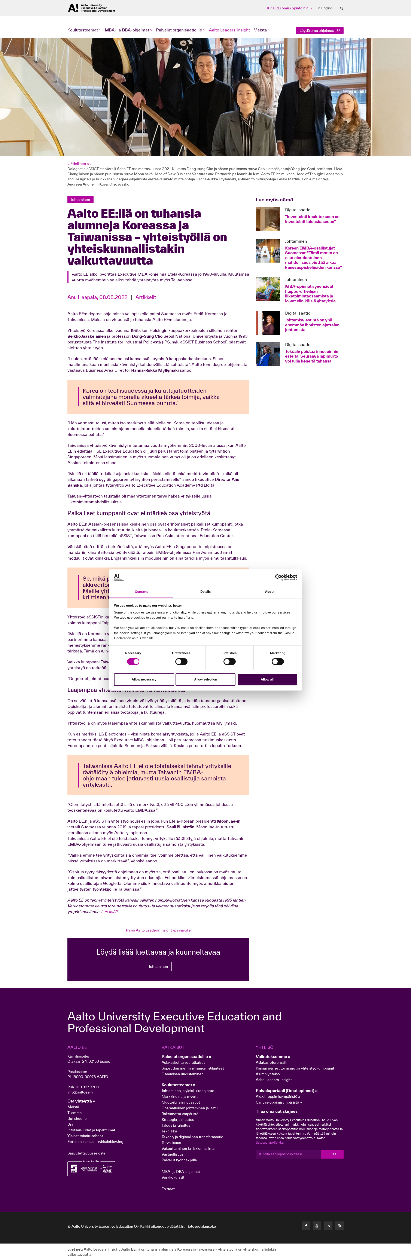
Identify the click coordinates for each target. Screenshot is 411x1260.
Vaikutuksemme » (273, 1056)
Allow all (267, 679)
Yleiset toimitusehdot (85, 1136)
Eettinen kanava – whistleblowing (95, 1142)
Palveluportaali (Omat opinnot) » (287, 1090)
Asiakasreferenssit (271, 1062)
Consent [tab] (141, 591)
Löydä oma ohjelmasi (317, 30)
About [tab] (269, 591)
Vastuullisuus (172, 1154)
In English (325, 8)
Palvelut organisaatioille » (186, 1056)
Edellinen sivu (82, 164)
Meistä (73, 1107)
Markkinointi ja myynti (180, 1096)
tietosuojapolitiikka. (270, 1142)
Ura (70, 1124)
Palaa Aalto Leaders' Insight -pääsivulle (158, 930)
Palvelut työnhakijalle (179, 1160)
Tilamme (74, 1113)
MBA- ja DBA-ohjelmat (181, 1171)
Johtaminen (158, 966)
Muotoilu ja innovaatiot (181, 1102)
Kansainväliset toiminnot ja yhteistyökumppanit (295, 1068)
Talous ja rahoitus (176, 1125)
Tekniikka (169, 1131)
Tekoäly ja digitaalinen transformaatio (192, 1137)
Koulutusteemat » (179, 1084)
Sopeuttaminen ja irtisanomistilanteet (193, 1068)
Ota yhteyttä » (81, 1101)
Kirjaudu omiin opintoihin (288, 8)
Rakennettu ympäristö (180, 1114)
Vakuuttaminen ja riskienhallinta (188, 1148)
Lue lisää (109, 911)
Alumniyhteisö (268, 1074)
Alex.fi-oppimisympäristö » (278, 1096)
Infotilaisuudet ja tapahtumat (91, 1130)
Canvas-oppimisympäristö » (279, 1102)
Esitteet (168, 1189)
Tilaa (332, 1154)
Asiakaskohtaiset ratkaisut (183, 1062)
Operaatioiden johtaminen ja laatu (190, 1108)
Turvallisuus (171, 1143)
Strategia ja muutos (178, 1119)
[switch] (181, 661)
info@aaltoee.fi (80, 1092)
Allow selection (205, 679)
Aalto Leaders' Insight (229, 30)
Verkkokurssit (173, 1177)
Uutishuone (77, 1118)
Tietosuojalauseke (201, 1226)
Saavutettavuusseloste (86, 1153)
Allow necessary (144, 679)
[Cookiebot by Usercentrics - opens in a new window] (278, 577)
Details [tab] (205, 591)
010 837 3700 (87, 1087)
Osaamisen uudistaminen (183, 1074)
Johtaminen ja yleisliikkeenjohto (188, 1091)
